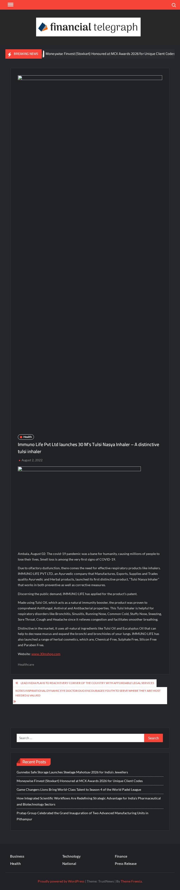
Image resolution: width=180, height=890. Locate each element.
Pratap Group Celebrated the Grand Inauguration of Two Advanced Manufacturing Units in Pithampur (82, 816)
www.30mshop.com (45, 654)
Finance (121, 856)
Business (17, 856)
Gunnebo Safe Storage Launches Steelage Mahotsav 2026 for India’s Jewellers (72, 772)
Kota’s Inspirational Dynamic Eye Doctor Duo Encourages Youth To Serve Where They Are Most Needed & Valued (88, 693)
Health (27, 437)
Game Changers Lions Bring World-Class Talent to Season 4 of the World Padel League (79, 789)
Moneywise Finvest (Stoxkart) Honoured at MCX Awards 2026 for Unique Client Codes (102, 53)
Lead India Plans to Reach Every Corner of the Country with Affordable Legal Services (87, 683)
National (69, 863)
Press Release (126, 863)
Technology (71, 856)
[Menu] (10, 4)
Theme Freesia (131, 881)
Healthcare (26, 664)
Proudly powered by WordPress (61, 881)
